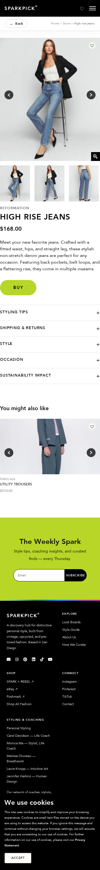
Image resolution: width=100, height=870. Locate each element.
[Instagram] (17, 659)
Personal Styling (19, 728)
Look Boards (71, 622)
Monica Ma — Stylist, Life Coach (25, 746)
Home (55, 23)
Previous (8, 452)
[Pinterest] (25, 659)
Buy (18, 287)
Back (16, 23)
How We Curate (74, 644)
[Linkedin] (34, 659)
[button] (92, 45)
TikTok (67, 696)
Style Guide (71, 629)
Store (66, 23)
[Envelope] (9, 659)
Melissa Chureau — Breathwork (21, 758)
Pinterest (69, 689)
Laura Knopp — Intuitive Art (27, 768)
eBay (12, 689)
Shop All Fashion (19, 704)
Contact (68, 704)
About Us (69, 637)
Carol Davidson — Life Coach (28, 735)
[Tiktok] (42, 659)
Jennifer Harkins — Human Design (27, 779)
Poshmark (16, 696)
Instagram (69, 681)
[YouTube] (50, 659)
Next (91, 452)
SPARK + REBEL (20, 681)
